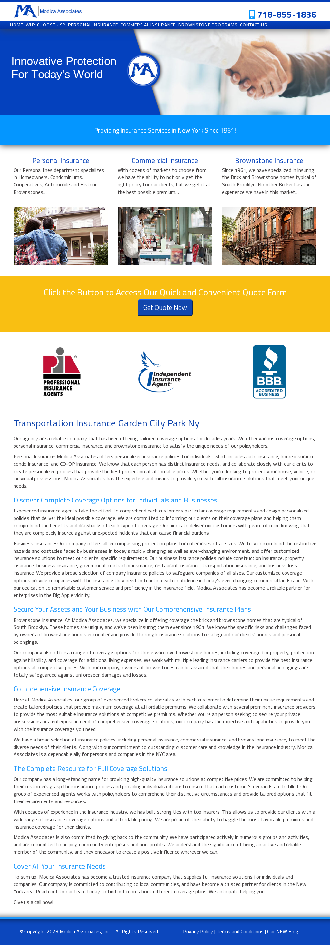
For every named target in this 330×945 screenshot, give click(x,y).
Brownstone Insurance (269, 160)
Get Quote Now (165, 307)
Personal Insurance (60, 160)
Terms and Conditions (240, 931)
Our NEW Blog (282, 931)
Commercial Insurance (165, 160)
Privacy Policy (198, 931)
